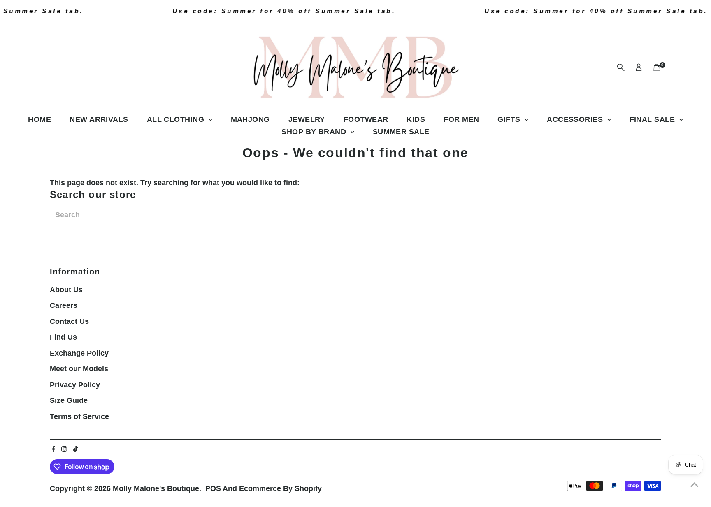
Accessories (576, 119)
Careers (63, 305)
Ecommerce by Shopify (280, 488)
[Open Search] (621, 67)
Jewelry (306, 119)
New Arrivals (99, 119)
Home (39, 119)
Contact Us (69, 321)
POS (213, 488)
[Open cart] (657, 67)
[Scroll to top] (694, 484)
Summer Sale (401, 132)
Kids (416, 119)
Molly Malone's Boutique (156, 488)
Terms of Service (79, 416)
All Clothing (177, 119)
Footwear (366, 119)
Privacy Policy (75, 385)
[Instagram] (64, 449)
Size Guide (69, 400)
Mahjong (250, 119)
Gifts (510, 119)
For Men (461, 119)
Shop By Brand (314, 132)
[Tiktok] (75, 449)
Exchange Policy (79, 353)
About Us (66, 290)
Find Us (63, 337)
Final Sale (653, 119)
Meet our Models (79, 369)
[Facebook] (53, 449)
